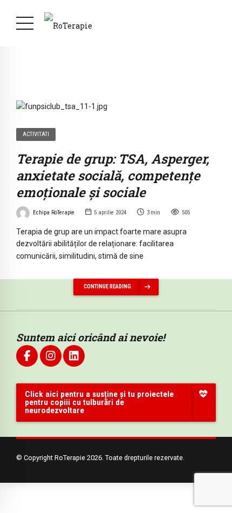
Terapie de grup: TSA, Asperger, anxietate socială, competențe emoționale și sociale (112, 175)
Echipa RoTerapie (53, 212)
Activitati (36, 134)
